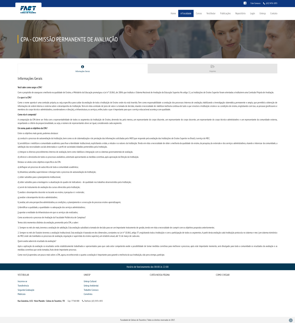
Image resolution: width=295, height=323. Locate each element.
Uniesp (263, 13)
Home (173, 13)
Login (252, 13)
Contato (273, 13)
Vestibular (211, 13)
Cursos (199, 13)
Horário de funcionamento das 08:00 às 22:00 (148, 266)
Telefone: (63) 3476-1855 (93, 301)
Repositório (240, 13)
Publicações (225, 13)
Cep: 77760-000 (73, 301)
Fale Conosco (255, 3)
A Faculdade (186, 13)
